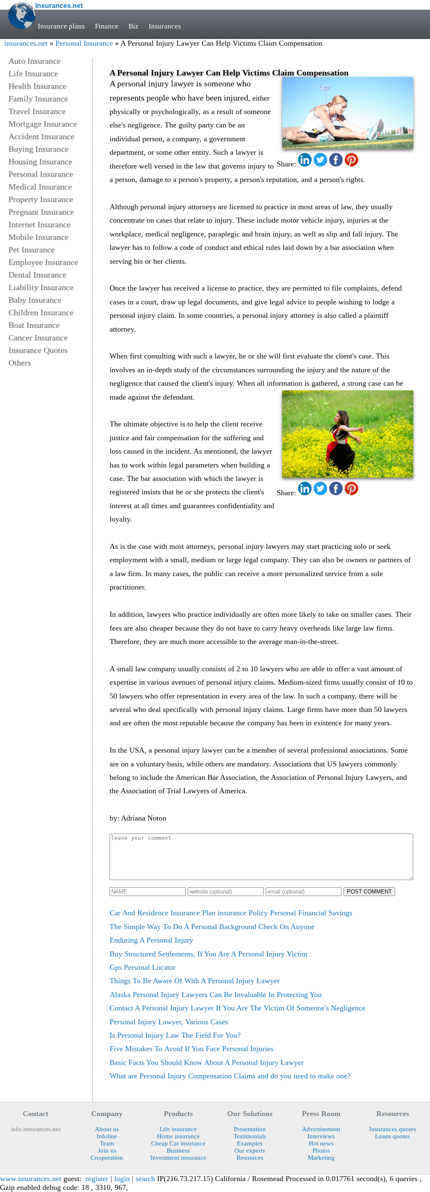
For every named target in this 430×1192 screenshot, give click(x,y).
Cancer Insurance (38, 337)
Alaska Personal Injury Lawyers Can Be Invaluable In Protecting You (216, 994)
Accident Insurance (41, 136)
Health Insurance (37, 86)
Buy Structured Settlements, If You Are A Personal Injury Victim (208, 954)
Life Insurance (33, 73)
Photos (321, 1150)
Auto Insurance (34, 60)
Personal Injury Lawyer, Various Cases (169, 1022)
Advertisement (321, 1129)
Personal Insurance (84, 43)
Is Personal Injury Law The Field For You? (175, 1035)
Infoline (107, 1136)
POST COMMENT (369, 891)
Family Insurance (38, 98)
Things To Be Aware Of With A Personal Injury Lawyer (195, 980)
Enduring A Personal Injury (151, 940)
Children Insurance (40, 312)
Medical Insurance (40, 186)
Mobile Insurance (38, 237)
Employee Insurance (43, 262)
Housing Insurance (40, 161)
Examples (249, 1143)
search (145, 1178)
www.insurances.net (30, 1178)
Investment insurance (178, 1157)
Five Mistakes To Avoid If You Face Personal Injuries (191, 1048)
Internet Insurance (39, 224)
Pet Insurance (31, 249)
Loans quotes (392, 1136)
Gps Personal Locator (143, 967)
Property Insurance (40, 199)
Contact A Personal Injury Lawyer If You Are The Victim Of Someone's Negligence (237, 1008)
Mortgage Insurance (42, 123)
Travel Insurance (37, 111)
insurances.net (25, 43)
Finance (106, 26)
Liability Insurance (40, 287)
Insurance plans (61, 26)
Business (178, 1150)
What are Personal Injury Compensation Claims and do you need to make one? (230, 1076)
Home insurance (178, 1136)
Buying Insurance (38, 148)
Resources (249, 1157)
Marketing (321, 1157)
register (97, 1178)
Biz (133, 26)
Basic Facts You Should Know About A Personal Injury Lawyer (207, 1062)
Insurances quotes (392, 1129)
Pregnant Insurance (41, 211)
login (122, 1178)
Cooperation (107, 1157)
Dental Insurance (37, 274)
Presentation (250, 1129)
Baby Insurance (34, 299)
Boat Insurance (34, 325)
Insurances (165, 26)
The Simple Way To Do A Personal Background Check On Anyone (212, 926)
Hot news (321, 1143)
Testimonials (249, 1136)
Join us (107, 1150)
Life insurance (178, 1129)
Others (19, 362)
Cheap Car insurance (178, 1143)
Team (107, 1143)
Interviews (321, 1136)
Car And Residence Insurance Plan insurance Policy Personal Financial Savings (231, 913)
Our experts (249, 1150)
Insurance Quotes (38, 350)
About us (107, 1129)
